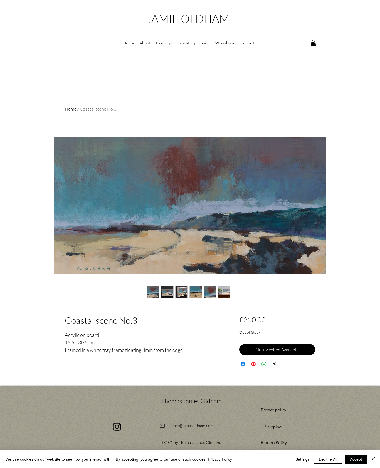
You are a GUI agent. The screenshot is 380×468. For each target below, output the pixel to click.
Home (71, 109)
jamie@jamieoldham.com (191, 425)
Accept (356, 459)
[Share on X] (274, 364)
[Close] (373, 459)
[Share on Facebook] (243, 364)
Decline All (328, 459)
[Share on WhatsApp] (264, 364)
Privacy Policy (220, 459)
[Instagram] (117, 426)
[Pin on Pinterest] (253, 364)
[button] (145, 43)
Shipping (273, 426)
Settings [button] (302, 459)
